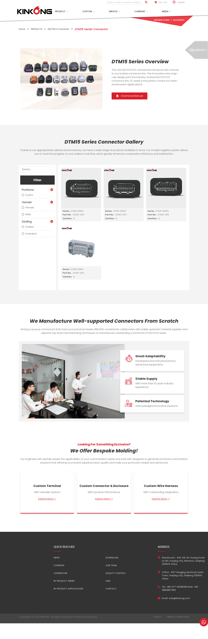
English (181, 2)
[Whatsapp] (203, 622)
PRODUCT (60, 11)
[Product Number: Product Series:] (81, 188)
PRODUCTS (36, 29)
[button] (61, 79)
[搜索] (146, 2)
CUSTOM (87, 11)
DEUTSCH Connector (58, 29)
